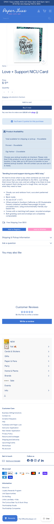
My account (6, 449)
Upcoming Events (8, 443)
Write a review (27, 321)
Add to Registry (14, 229)
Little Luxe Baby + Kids (10, 499)
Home (4, 66)
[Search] (49, 18)
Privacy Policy (7, 434)
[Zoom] (43, 61)
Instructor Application (10, 428)
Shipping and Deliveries (10, 440)
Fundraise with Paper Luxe (11, 425)
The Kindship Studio (9, 505)
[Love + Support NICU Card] (17, 274)
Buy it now (27, 108)
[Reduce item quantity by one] (4, 92)
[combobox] (27, 18)
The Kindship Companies (11, 508)
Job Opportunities (9, 493)
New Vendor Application (11, 431)
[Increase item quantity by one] (12, 92)
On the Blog (6, 496)
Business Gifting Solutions (11, 413)
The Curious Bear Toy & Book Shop (15, 502)
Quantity (5, 88)
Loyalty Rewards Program (11, 490)
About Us (5, 487)
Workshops (6, 446)
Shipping (5, 97)
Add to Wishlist (40, 229)
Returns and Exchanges (10, 437)
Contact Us (6, 416)
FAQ (3, 422)
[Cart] (44, 11)
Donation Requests (9, 419)
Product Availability (14, 132)
